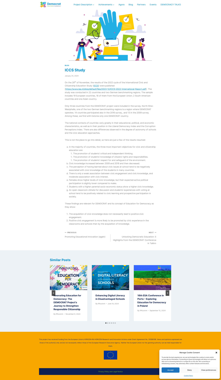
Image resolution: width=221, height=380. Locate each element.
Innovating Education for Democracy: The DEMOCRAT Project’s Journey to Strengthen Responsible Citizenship (67, 302)
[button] (216, 352)
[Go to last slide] (53, 293)
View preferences (208, 370)
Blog (131, 4)
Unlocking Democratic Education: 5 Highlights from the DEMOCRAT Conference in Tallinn (134, 238)
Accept (170, 370)
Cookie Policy (188, 375)
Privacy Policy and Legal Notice (110, 372)
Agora (121, 4)
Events (153, 4)
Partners (141, 4)
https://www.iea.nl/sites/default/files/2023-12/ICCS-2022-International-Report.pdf (106, 89)
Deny (189, 370)
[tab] (105, 323)
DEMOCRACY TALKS (171, 4)
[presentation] (68, 277)
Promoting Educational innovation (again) (85, 234)
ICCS (96, 85)
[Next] (167, 293)
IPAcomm (59, 314)
